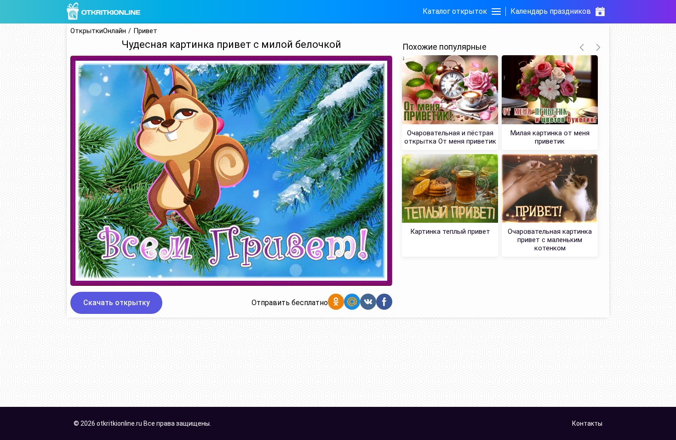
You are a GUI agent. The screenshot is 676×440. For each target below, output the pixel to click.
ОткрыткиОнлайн (98, 31)
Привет (145, 31)
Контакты (587, 423)
